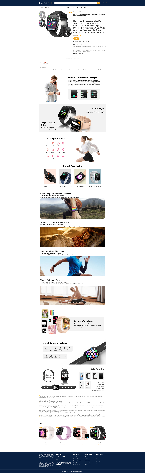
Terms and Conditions (89, 462)
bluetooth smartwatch (99, 46)
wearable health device (82, 51)
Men (104, 47)
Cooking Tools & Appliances (99, 459)
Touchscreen (95, 50)
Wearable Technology (80, 11)
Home (74, 11)
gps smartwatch (90, 47)
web (83, 471)
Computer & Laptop (76, 458)
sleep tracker (96, 49)
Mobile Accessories (76, 464)
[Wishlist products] (103, 3)
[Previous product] (74, 18)
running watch (91, 49)
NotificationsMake (80, 49)
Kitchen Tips (98, 461)
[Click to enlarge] (48, 35)
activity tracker (78, 46)
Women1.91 (89, 51)
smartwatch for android (85, 50)
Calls (105, 46)
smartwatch (78, 50)
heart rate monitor (99, 47)
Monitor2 (75, 49)
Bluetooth (93, 46)
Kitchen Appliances (76, 462)
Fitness (75, 47)
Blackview (89, 46)
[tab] (69, 58)
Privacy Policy (87, 460)
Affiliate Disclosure (88, 464)
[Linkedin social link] (81, 53)
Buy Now (76, 38)
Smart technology (99, 463)
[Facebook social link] (76, 53)
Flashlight (84, 47)
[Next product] (76, 18)
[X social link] (78, 53)
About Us (86, 456)
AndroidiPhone (84, 46)
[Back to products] (75, 18)
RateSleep (86, 49)
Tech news (98, 465)
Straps (91, 50)
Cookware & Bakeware (77, 460)
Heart (94, 47)
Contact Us (87, 458)
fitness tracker (79, 47)
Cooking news (98, 456)
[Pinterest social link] (79, 53)
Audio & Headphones (77, 456)
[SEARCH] (98, 3)
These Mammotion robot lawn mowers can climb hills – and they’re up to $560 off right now (63, 463)
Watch (99, 50)
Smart (101, 49)
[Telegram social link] (82, 53)
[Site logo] (46, 2)
